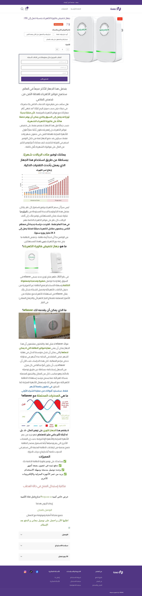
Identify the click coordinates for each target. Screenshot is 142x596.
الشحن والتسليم (97, 585)
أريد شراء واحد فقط (62, 34)
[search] (22, 8)
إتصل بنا (57, 577)
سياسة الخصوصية (75, 585)
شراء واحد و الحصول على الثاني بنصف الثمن (38, 34)
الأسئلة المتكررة (55, 581)
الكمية (67, 45)
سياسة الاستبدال (75, 581)
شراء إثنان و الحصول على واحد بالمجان (57, 39)
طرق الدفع (98, 577)
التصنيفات (64, 9)
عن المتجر (99, 581)
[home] (115, 9)
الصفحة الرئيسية (76, 9)
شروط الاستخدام (75, 577)
